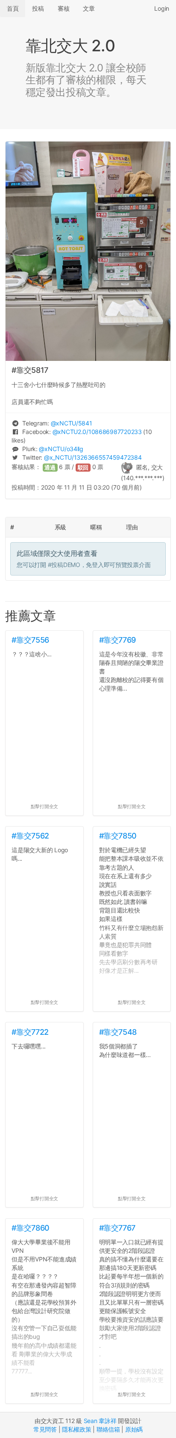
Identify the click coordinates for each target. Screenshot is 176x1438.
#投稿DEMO (64, 564)
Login (161, 8)
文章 (88, 8)
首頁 (12, 8)
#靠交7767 (117, 1227)
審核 (63, 8)
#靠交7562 (30, 835)
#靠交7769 (117, 639)
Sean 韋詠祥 (100, 1420)
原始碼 (134, 1429)
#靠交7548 (118, 1032)
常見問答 (45, 1429)
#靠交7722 (30, 1032)
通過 (50, 467)
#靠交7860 (30, 1227)
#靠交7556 (30, 639)
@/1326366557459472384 (92, 457)
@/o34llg (61, 448)
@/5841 (71, 423)
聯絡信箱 (108, 1429)
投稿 (38, 8)
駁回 (83, 467)
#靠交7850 (118, 835)
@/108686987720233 (97, 431)
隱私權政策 (76, 1429)
